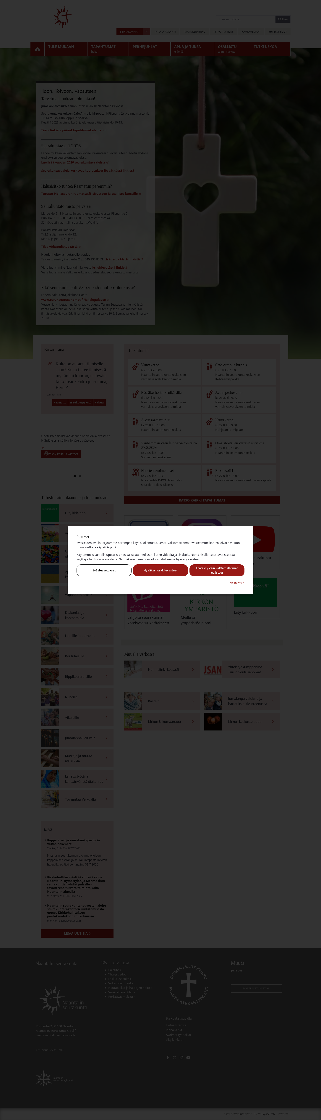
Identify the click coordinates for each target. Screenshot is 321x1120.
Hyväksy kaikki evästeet (160, 570)
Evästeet (236, 583)
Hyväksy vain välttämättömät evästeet (217, 570)
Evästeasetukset (104, 570)
